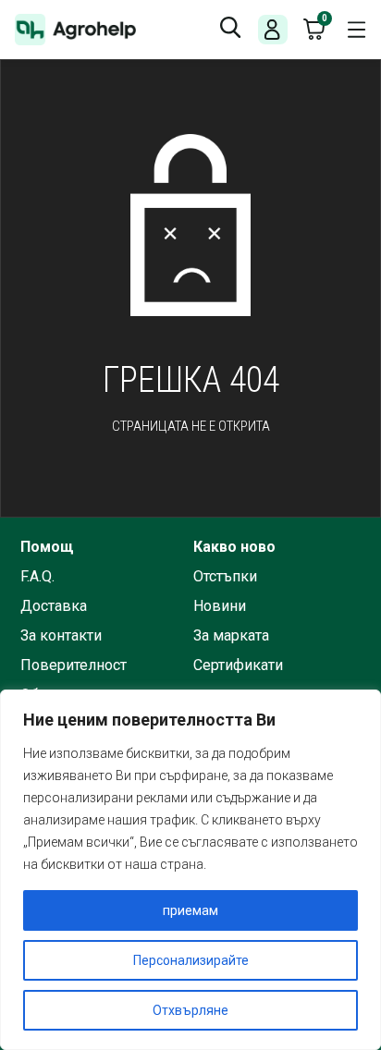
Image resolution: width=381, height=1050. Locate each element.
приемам (190, 910)
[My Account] (272, 30)
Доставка (53, 606)
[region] (190, 870)
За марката (231, 636)
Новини (219, 606)
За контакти (61, 636)
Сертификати (238, 665)
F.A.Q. (37, 576)
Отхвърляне (190, 1010)
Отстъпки (225, 576)
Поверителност (73, 665)
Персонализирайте (191, 960)
